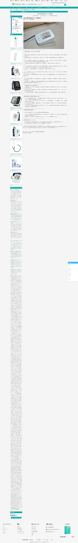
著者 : (34, 15)
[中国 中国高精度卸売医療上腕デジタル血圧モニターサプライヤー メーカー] (16, 117)
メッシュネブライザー (20, 533)
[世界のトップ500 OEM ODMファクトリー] (16, 4)
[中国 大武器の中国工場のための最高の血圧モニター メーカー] (16, 86)
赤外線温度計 (19, 528)
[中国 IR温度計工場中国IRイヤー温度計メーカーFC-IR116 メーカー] (16, 56)
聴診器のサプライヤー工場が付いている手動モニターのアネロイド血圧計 (16, 154)
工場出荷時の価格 (34, 531)
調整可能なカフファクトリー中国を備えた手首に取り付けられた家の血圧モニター (16, 108)
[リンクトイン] (12, 515)
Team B (70, 269)
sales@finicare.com (63, 2)
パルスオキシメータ (20, 531)
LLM (3, 531)
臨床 (32, 534)
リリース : (48, 15)
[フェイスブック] (14, 515)
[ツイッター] (16, 515)
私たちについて (19, 7)
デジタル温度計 (19, 529)
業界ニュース (18, 9)
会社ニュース (12, 13)
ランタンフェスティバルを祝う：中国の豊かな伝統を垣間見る (34, 131)
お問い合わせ (39, 7)
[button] (21, 25)
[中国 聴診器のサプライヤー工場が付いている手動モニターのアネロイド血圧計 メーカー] (16, 147)
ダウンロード (5, 529)
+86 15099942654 (55, 2)
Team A (70, 264)
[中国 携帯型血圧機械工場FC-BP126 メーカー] (16, 71)
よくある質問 (47, 7)
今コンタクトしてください (16, 517)
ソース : (40, 15)
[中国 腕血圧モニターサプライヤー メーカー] (16, 178)
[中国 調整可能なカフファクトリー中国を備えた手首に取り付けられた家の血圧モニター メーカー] (16, 101)
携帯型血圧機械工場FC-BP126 (15, 78)
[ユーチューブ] (11, 515)
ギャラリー (4, 528)
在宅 (11, 9)
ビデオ (54, 7)
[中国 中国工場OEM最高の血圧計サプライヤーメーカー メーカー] (16, 132)
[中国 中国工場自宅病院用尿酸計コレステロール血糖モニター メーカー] (16, 163)
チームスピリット (34, 529)
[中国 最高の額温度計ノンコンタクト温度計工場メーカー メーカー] (16, 41)
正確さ (33, 533)
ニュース (32, 7)
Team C (70, 274)
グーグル (51, 539)
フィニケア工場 (45, 539)
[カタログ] (67, 526)
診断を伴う (31, 539)
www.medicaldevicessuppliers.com (53, 529)
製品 (26, 7)
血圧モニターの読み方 (27, 132)
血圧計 (18, 526)
